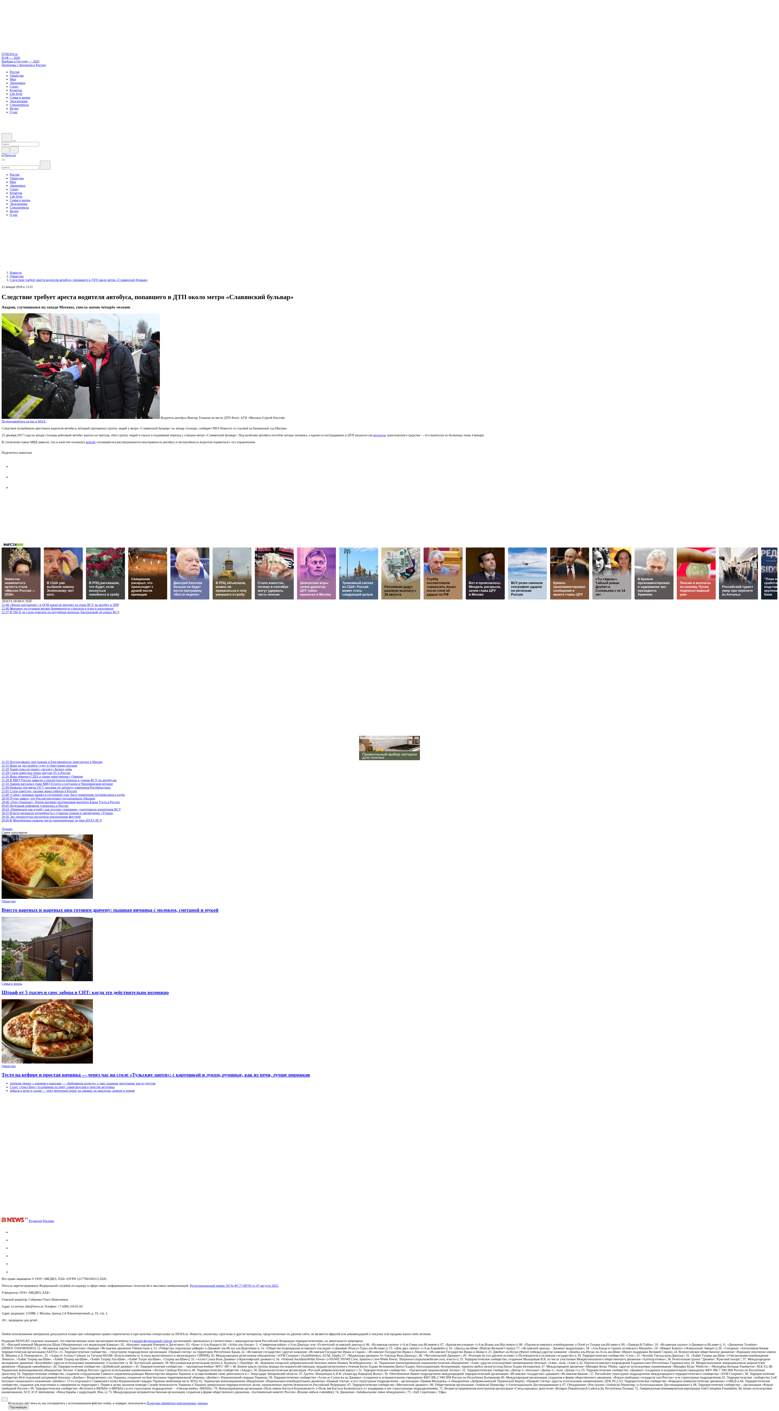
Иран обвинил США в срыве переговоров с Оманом (42, 776)
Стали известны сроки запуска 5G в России (36, 773)
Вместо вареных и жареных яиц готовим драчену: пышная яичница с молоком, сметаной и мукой (110, 910)
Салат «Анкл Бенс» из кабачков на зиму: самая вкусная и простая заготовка (62, 1087)
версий (91, 442)
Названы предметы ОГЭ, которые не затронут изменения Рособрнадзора (56, 787)
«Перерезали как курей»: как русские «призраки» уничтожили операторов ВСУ (61, 809)
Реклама (48, 1221)
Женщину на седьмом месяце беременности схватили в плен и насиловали (58, 608)
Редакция (35, 1221)
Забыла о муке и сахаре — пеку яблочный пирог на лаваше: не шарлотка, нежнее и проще (72, 1090)
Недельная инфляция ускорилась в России (35, 805)
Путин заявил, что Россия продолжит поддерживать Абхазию (48, 798)
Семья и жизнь (12, 983)
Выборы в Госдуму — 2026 (20, 61)
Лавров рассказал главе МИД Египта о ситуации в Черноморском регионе (57, 784)
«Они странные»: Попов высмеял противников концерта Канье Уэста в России (61, 802)
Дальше (7, 829)
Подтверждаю (18, 1407)
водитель (379, 435)
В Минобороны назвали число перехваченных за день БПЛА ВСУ (52, 820)
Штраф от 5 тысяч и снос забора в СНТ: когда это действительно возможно (85, 992)
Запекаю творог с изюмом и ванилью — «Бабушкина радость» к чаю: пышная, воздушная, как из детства (83, 1083)
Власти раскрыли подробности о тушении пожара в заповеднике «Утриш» (58, 813)
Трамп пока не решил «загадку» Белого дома (37, 769)
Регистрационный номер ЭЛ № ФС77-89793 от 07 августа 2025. (234, 1285)
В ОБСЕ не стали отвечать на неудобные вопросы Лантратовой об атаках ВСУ (60, 612)
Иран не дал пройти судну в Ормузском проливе (39, 765)
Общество (9, 901)
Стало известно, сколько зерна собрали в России (39, 791)
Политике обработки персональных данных (177, 1403)
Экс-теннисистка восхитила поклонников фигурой (41, 816)
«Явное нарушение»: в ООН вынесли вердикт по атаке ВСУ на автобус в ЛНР (60, 605)
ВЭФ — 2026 (11, 57)
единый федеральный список (152, 1341)
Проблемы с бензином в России (24, 65)
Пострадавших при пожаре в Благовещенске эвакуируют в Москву (52, 762)
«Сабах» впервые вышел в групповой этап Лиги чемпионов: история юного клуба (63, 795)
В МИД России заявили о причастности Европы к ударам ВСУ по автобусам (59, 780)
